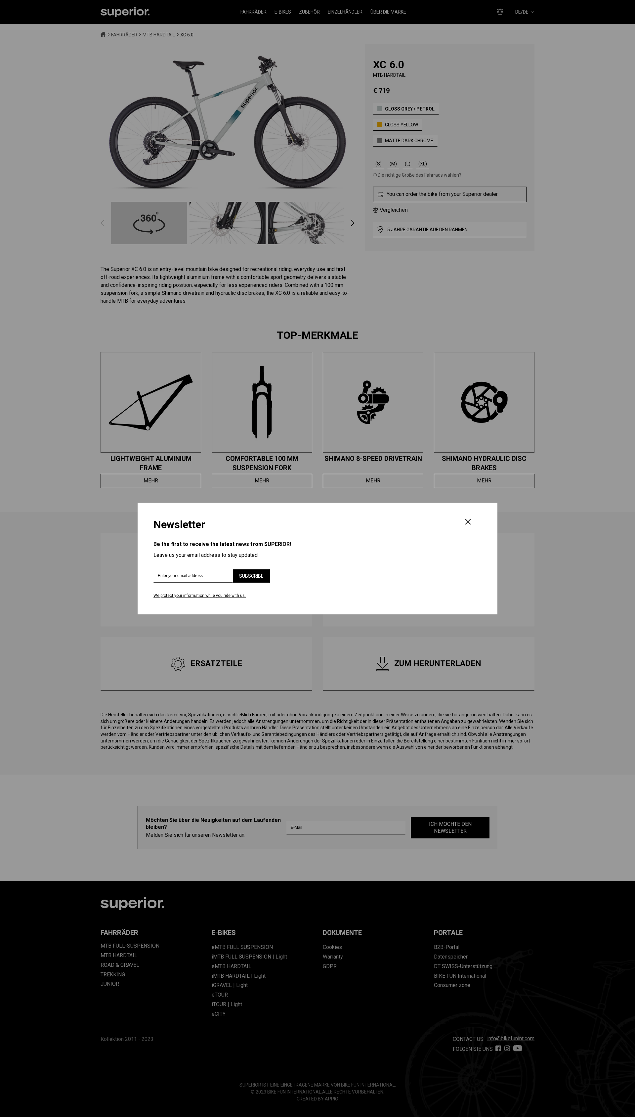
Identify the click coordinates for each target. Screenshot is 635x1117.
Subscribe (251, 576)
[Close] (468, 522)
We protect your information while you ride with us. (199, 595)
